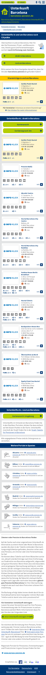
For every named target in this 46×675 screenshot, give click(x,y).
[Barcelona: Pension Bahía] (11, 171)
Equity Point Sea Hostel (30, 381)
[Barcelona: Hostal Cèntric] (11, 305)
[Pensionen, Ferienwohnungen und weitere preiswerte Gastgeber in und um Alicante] (6, 455)
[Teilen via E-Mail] (38, 662)
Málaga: (16, 505)
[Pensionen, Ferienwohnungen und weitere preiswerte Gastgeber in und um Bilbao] (6, 465)
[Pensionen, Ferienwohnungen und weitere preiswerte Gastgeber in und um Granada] (6, 487)
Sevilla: (15, 515)
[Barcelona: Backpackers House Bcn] (11, 332)
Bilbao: (15, 464)
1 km (27, 93)
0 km (27, 176)
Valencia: (16, 524)
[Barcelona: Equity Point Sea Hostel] (11, 386)
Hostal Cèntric (26, 300)
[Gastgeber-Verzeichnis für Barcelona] (5, 11)
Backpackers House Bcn (30, 326)
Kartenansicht (29, 124)
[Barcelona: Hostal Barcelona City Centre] (11, 224)
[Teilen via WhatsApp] (32, 662)
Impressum (31, 672)
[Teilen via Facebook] (21, 662)
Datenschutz (27, 668)
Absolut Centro (27, 193)
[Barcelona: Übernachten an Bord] (11, 359)
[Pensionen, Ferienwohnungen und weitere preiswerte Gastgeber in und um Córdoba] (6, 475)
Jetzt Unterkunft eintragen (18, 616)
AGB (36, 668)
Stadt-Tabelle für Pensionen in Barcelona (23, 431)
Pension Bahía (26, 167)
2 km (27, 338)
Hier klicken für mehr (22, 110)
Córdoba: (16, 473)
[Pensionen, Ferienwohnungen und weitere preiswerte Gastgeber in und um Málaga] (6, 506)
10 (22, 284)
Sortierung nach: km (28, 131)
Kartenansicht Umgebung (27, 416)
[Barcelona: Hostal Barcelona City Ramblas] (11, 251)
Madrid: (16, 496)
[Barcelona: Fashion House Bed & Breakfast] (11, 278)
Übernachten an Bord (29, 355)
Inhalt (21, 2)
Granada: (16, 484)
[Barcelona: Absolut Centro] (11, 198)
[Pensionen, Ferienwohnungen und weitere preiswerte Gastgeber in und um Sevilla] (6, 516)
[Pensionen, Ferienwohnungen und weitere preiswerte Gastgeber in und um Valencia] (6, 526)
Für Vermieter (13, 668)
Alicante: (16, 453)
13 (22, 364)
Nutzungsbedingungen (15, 672)
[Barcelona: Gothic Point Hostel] (11, 88)
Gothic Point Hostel (29, 84)
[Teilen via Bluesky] (26, 662)
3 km (27, 364)
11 (22, 338)
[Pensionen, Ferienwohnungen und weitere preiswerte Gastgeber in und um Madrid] (6, 497)
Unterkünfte (7, 2)
